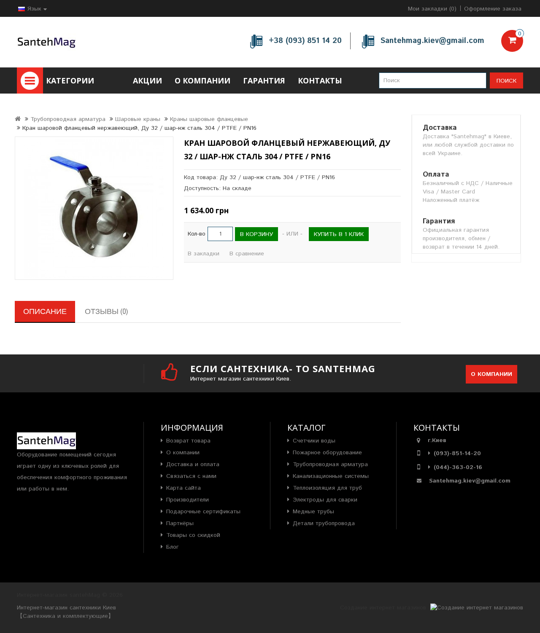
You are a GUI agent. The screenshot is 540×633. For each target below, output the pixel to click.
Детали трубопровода (324, 523)
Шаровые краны (137, 119)
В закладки (203, 253)
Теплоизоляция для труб (327, 488)
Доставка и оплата (192, 464)
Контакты (320, 80)
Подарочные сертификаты (203, 511)
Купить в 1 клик (339, 234)
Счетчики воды (314, 441)
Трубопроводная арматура (67, 119)
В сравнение (247, 253)
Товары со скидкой (193, 535)
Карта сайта (183, 488)
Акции (147, 80)
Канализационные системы (331, 476)
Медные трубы (313, 511)
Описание (45, 311)
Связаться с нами (191, 476)
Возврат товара (188, 441)
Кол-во (196, 234)
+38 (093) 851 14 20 (305, 40)
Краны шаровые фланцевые (209, 119)
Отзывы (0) (106, 311)
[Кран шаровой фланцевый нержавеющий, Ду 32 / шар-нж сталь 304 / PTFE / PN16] (94, 208)
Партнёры (180, 523)
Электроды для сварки (325, 500)
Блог (172, 547)
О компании (202, 80)
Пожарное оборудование (327, 452)
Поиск (506, 81)
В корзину (256, 234)
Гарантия (264, 80)
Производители (187, 500)
